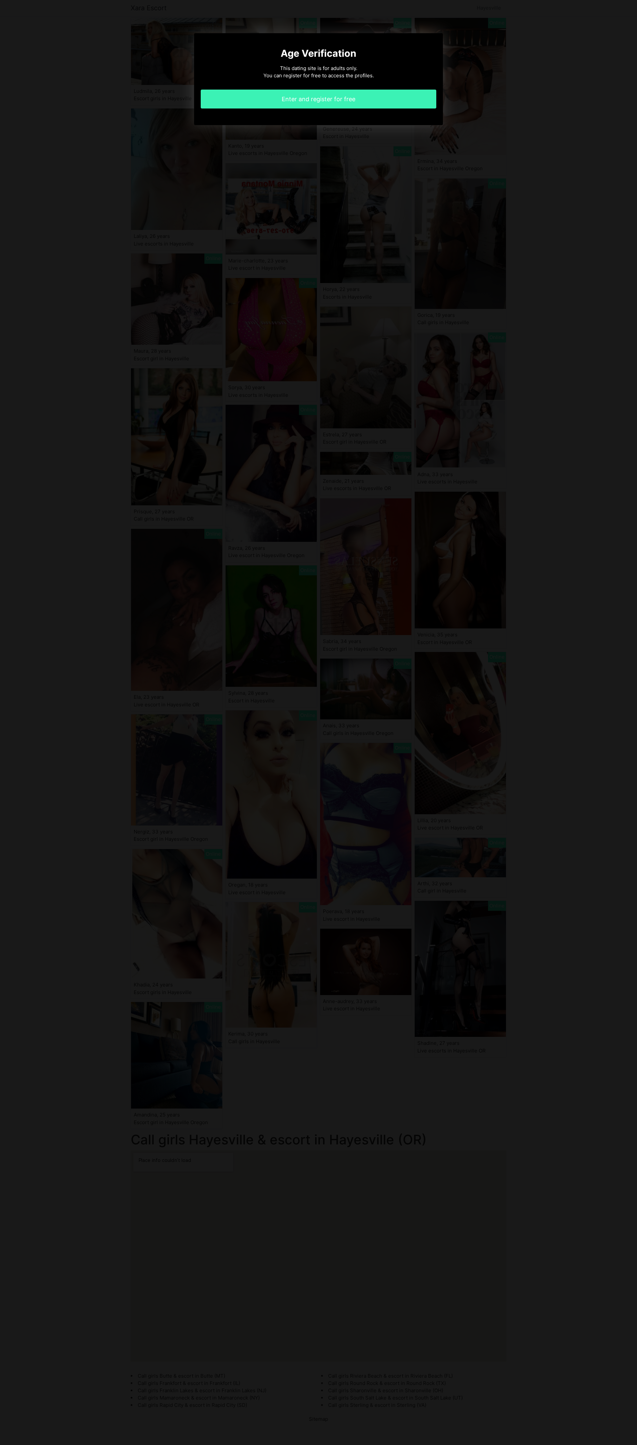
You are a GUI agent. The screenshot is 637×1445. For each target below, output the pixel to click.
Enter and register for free (318, 99)
